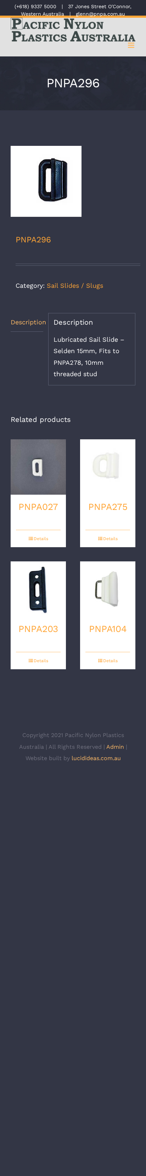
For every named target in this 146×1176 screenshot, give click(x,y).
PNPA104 (108, 628)
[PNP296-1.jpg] (73, 181)
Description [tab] (27, 322)
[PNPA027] (38, 466)
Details (41, 538)
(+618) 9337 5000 (35, 6)
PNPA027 (38, 506)
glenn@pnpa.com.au (100, 14)
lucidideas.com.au (96, 758)
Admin (115, 746)
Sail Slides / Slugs (75, 285)
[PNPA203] (38, 589)
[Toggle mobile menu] (131, 45)
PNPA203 (38, 628)
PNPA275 (108, 506)
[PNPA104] (107, 589)
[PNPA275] (107, 467)
